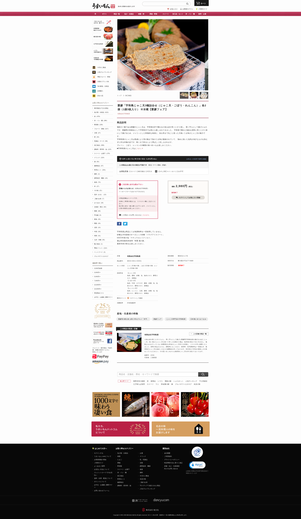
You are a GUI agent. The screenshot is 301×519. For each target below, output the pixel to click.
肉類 (118, 456)
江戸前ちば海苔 (139, 384)
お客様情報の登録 (100, 459)
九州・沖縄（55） (100, 240)
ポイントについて (100, 481)
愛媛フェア (157, 319)
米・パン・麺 (122, 472)
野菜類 (119, 466)
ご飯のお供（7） (99, 199)
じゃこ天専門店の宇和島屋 (175, 319)
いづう (160, 381)
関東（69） (97, 211)
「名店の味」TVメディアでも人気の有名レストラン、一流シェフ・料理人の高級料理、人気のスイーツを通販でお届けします (181, 429)
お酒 (141, 453)
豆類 (141, 463)
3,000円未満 (98, 268)
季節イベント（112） (101, 248)
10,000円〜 (97, 285)
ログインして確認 (136, 298)
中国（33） (97, 231)
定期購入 (100, 91)
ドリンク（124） (99, 157)
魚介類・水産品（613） (101, 112)
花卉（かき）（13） (100, 194)
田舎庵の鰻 (165, 384)
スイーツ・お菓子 (123, 469)
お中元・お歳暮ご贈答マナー (103, 297)
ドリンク (143, 456)
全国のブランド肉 (103, 81)
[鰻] (102, 31)
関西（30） (97, 223)
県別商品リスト (99, 293)
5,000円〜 (97, 276)
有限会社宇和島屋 (124, 114)
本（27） (97, 186)
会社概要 (167, 453)
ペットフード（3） (100, 252)
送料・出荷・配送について (103, 478)
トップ (119, 95)
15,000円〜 (97, 289)
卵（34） (97, 137)
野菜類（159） (99, 124)
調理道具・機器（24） (101, 178)
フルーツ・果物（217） (101, 129)
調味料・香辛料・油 (124, 485)
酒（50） (97, 162)
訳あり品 (100, 95)
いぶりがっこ (178, 381)
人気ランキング (191, 381)
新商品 (153, 381)
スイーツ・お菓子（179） (102, 153)
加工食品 (128, 95)
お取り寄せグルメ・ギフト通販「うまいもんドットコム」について (120, 429)
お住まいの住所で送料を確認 (196, 159)
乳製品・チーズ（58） (101, 141)
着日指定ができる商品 (101, 108)
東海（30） (97, 219)
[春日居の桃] (102, 38)
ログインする (98, 453)
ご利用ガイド (202, 9)
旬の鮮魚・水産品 (103, 86)
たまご (119, 459)
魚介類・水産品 (122, 453)
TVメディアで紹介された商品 (150, 485)
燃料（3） (97, 174)
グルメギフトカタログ (183, 384)
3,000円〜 (97, 272)
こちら (138, 148)
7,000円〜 (97, 281)
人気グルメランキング (104, 72)
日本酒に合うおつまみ (198, 319)
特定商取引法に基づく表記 (173, 463)
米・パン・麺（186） (101, 120)
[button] (197, 465)
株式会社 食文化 (152, 510)
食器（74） (97, 182)
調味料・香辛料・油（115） (103, 149)
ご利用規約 (168, 456)
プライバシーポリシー (171, 459)
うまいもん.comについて (102, 456)
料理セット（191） (100, 170)
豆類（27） (97, 133)
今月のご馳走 (101, 67)
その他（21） (98, 190)
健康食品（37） (99, 166)
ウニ (157, 384)
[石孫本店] (102, 60)
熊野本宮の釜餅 (139, 381)
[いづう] (102, 53)
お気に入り (174, 9)
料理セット (121, 479)
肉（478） (97, 116)
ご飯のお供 (143, 482)
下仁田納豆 (203, 381)
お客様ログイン (187, 9)
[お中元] (102, 24)
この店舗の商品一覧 (200, 334)
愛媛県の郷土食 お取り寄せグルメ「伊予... (133, 319)
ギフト (104, 14)
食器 (141, 469)
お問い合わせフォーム (101, 491)
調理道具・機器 (145, 466)
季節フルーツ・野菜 (103, 77)
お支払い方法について (101, 469)
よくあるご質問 (99, 466)
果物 (118, 463)
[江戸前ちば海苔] (102, 45)
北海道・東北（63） (100, 207)
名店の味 (197, 384)
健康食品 (120, 482)
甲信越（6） (98, 215)
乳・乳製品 (143, 459)
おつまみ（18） (99, 203)
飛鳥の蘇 (168, 381)
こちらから (145, 215)
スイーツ (150, 384)
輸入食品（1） (98, 244)
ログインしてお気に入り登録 (189, 197)
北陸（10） (97, 227)
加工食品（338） (99, 145)
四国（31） (97, 236)
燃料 (141, 472)
